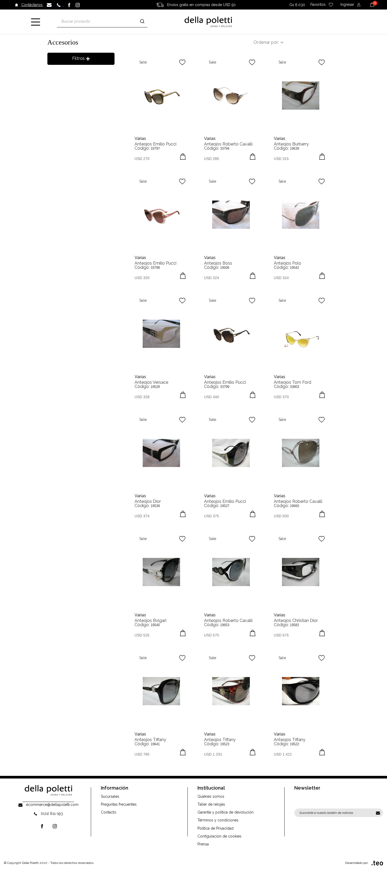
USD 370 (281, 397)
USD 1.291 (213, 754)
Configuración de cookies (219, 836)
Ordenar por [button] (266, 42)
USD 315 (281, 158)
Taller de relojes (211, 804)
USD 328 (142, 397)
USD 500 (281, 516)
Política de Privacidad (215, 828)
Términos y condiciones (218, 820)
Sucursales (110, 796)
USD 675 (281, 635)
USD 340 (211, 397)
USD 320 (142, 278)
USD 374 (142, 516)
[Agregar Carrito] (183, 156)
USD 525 (142, 635)
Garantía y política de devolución (225, 812)
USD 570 (211, 635)
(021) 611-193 (52, 813)
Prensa (203, 844)
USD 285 (211, 158)
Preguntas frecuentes (119, 804)
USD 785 (142, 754)
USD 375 (211, 516)
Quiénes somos (210, 796)
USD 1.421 (283, 754)
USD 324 (211, 278)
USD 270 (142, 158)
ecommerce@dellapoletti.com (52, 804)
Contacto (108, 812)
